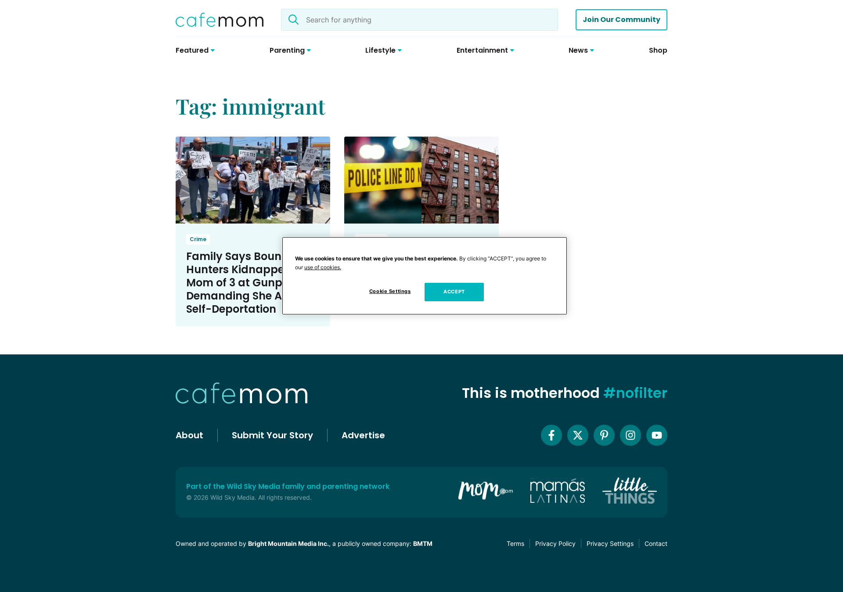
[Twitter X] (577, 435)
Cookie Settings (390, 291)
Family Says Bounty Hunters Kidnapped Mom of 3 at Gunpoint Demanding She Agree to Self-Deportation (253, 282)
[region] (424, 276)
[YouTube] (656, 435)
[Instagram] (630, 435)
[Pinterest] (604, 435)
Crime (198, 239)
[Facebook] (551, 435)
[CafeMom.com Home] (219, 20)
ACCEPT (454, 292)
